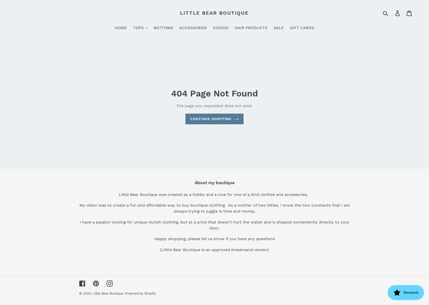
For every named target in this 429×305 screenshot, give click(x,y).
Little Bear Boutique (214, 13)
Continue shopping (210, 119)
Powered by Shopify (140, 293)
